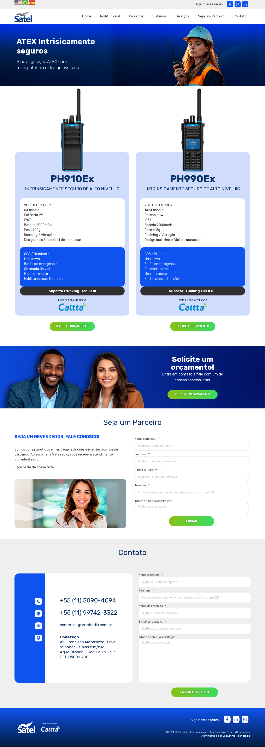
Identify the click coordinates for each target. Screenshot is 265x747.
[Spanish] (32, 2)
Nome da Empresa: (151, 606)
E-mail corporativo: (147, 469)
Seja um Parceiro (211, 16)
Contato (240, 16)
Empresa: (141, 454)
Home (86, 16)
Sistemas (159, 16)
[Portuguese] (25, 2)
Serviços (182, 16)
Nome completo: (146, 438)
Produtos (136, 16)
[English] (18, 2)
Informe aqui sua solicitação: (153, 501)
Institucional (110, 16)
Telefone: (141, 485)
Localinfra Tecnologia (236, 735)
